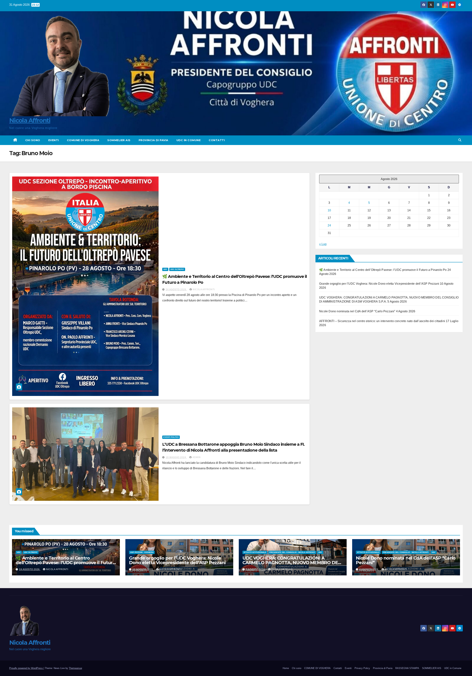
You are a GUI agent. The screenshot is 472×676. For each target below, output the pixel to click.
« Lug (323, 244)
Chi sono (32, 140)
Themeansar (75, 668)
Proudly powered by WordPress (26, 668)
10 (329, 210)
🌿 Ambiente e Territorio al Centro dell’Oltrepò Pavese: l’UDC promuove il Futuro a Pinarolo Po (383, 270)
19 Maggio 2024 (176, 457)
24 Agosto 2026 (176, 289)
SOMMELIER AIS (119, 140)
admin (196, 457)
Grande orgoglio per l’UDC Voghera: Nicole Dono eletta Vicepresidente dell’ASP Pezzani (379, 283)
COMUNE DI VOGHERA (83, 140)
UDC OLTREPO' (177, 269)
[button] (459, 140)
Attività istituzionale (255, 552)
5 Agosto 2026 (256, 569)
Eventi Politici (171, 437)
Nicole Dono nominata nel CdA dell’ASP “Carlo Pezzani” (357, 311)
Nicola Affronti (29, 120)
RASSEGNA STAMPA (407, 668)
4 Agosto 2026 (369, 569)
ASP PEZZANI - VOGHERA (142, 552)
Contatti (217, 140)
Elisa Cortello (282, 569)
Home (286, 668)
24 (329, 225)
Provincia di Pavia (153, 140)
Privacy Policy (362, 668)
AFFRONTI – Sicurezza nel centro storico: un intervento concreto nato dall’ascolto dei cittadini (382, 321)
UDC (165, 269)
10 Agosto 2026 (143, 569)
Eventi (53, 140)
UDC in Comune (188, 140)
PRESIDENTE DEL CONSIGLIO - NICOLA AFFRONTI (292, 552)
